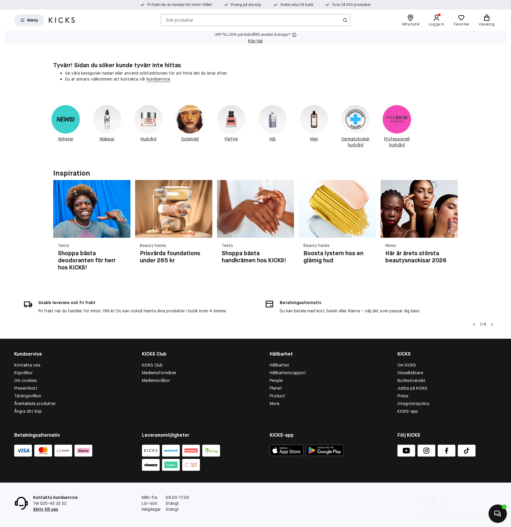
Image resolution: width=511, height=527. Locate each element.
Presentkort (25, 388)
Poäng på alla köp (246, 4)
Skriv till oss (45, 509)
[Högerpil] (451, 229)
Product (277, 396)
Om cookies (25, 380)
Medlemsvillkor (156, 380)
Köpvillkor (23, 372)
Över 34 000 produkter (351, 4)
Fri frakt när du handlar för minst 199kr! (179, 4)
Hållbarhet (279, 365)
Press (402, 396)
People (276, 380)
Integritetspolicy (413, 403)
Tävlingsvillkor (27, 396)
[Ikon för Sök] (345, 20)
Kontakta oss (27, 365)
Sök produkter (179, 20)
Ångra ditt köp (28, 411)
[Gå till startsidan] (62, 20)
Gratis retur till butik (296, 4)
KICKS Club (152, 365)
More (274, 403)
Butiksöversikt (411, 380)
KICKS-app (407, 411)
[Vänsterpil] (474, 324)
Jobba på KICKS (412, 388)
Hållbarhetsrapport (288, 372)
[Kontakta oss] (498, 513)
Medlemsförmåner (159, 372)
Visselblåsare (410, 372)
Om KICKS (406, 365)
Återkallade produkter (35, 403)
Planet (276, 388)
